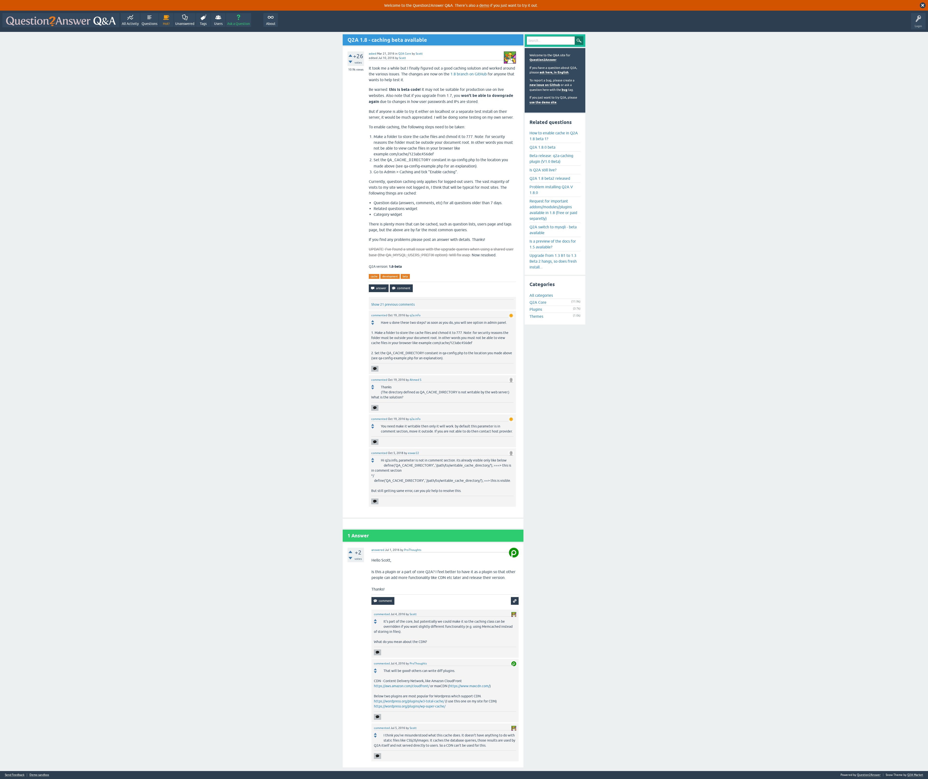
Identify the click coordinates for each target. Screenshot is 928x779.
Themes (536, 316)
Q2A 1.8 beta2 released (549, 178)
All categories (541, 295)
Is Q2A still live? (542, 170)
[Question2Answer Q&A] (60, 20)
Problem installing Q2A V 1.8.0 (551, 190)
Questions (149, 24)
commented (379, 315)
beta (405, 276)
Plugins (535, 309)
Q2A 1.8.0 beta (542, 147)
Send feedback (14, 775)
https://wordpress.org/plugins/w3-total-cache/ (409, 701)
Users (218, 24)
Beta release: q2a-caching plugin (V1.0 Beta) (551, 158)
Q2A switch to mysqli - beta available (553, 230)
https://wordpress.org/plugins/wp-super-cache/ (409, 706)
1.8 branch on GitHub (468, 74)
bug (564, 90)
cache (374, 276)
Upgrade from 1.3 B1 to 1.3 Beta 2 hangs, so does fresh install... (553, 261)
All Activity (130, 24)
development (390, 276)
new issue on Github (544, 85)
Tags (203, 24)
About (271, 24)
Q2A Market (915, 775)
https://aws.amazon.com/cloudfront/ (401, 686)
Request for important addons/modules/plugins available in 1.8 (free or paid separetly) (553, 210)
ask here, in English (554, 72)
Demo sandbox (39, 775)
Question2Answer (542, 60)
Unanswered (184, 24)
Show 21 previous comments (393, 304)
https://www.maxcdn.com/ (469, 686)
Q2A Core (404, 53)
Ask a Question (238, 24)
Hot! (166, 24)
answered (377, 550)
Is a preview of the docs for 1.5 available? (552, 244)
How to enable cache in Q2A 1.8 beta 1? (553, 136)
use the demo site (543, 102)
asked (372, 53)
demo (484, 5)
